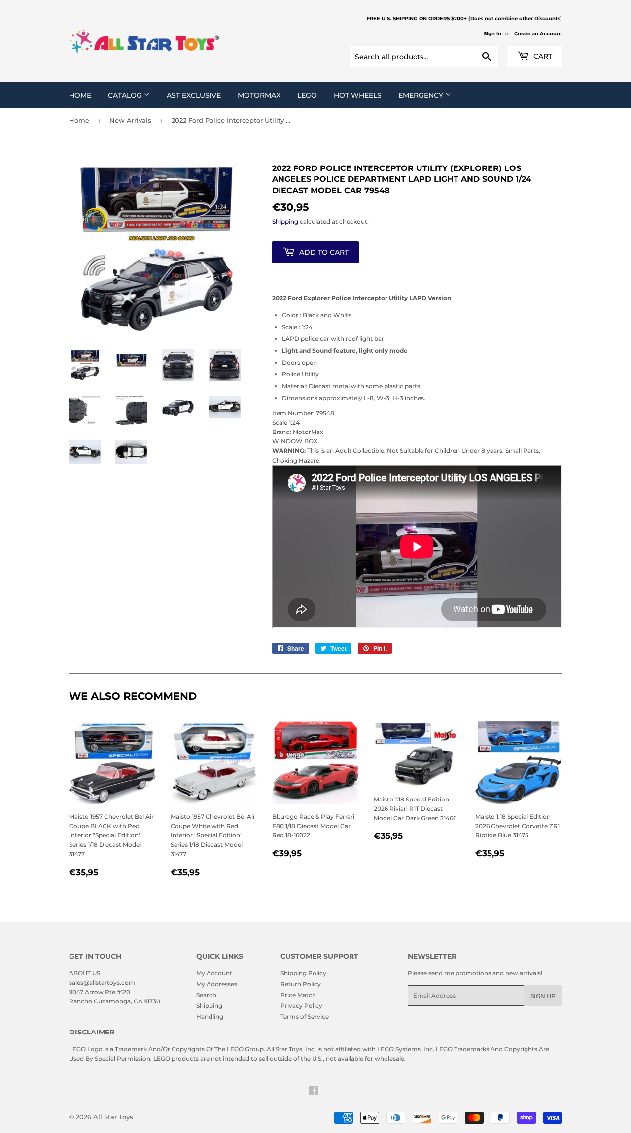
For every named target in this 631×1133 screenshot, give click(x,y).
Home (80, 95)
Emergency (421, 95)
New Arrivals (130, 120)
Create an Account (538, 34)
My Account (214, 973)
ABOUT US (84, 973)
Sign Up (543, 996)
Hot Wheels (358, 95)
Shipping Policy (303, 973)
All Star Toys (113, 1117)
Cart (541, 56)
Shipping (285, 221)
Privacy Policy (301, 1005)
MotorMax (259, 95)
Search (206, 995)
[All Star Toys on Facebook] (313, 1092)
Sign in (492, 34)
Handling (209, 1016)
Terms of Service (304, 1016)
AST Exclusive (194, 95)
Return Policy (300, 984)
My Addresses (216, 984)
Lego (307, 95)
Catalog (126, 95)
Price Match (298, 995)
